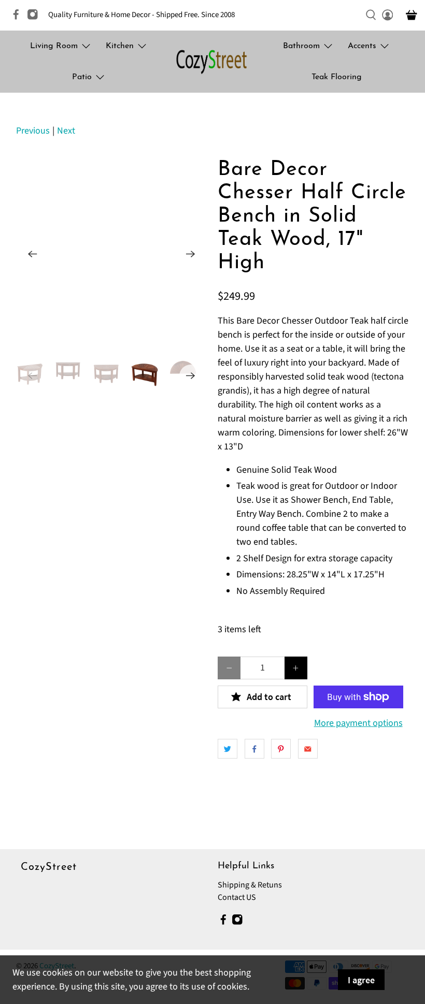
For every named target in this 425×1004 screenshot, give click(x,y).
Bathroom (301, 46)
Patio (82, 77)
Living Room (54, 46)
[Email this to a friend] (308, 749)
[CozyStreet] (212, 61)
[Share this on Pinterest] (281, 749)
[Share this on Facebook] (254, 749)
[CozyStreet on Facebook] (18, 17)
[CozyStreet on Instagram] (35, 17)
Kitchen (120, 46)
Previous (33, 130)
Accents (362, 46)
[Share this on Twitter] (227, 749)
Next (66, 130)
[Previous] (32, 253)
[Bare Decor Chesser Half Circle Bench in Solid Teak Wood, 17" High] (113, 254)
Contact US (237, 897)
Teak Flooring (336, 77)
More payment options (358, 723)
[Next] (190, 253)
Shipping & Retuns (250, 885)
